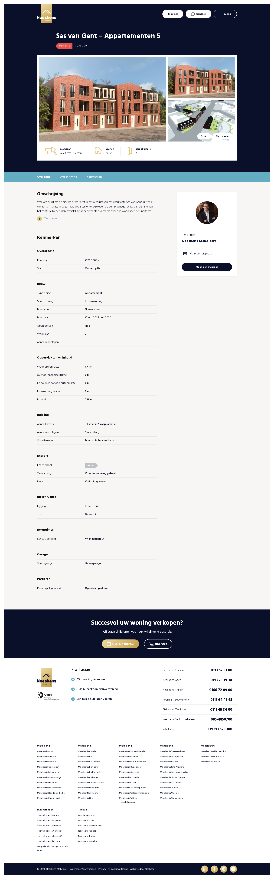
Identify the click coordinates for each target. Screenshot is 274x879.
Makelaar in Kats (85, 756)
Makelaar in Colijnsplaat (48, 767)
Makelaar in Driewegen (48, 772)
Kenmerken (94, 176)
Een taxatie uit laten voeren (94, 699)
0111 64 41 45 (221, 700)
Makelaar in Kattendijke (89, 762)
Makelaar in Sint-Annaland (172, 767)
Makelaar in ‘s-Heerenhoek (172, 751)
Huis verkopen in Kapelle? (49, 820)
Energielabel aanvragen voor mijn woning (52, 848)
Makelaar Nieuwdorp (88, 793)
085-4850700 (221, 719)
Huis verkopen (45, 810)
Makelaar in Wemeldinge (171, 798)
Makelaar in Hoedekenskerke (51, 793)
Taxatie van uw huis (87, 815)
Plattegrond (222, 136)
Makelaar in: (44, 746)
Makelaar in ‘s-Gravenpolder (132, 788)
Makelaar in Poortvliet (129, 777)
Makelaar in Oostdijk (128, 756)
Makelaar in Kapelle (87, 751)
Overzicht (43, 176)
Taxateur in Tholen (86, 836)
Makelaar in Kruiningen (88, 777)
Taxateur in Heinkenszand (90, 825)
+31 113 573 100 (219, 729)
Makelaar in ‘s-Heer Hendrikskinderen (128, 800)
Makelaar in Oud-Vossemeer (132, 762)
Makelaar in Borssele (46, 762)
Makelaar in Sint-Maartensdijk (174, 772)
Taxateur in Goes (86, 820)
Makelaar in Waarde (169, 793)
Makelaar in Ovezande (129, 772)
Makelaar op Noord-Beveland (133, 751)
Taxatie (82, 810)
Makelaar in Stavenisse (170, 782)
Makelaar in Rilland (128, 782)
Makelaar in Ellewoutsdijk (49, 777)
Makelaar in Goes (45, 751)
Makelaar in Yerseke (210, 762)
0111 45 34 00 (221, 709)
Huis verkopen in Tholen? (49, 825)
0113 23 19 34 (221, 680)
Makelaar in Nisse (86, 798)
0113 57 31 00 (221, 670)
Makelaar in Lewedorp (88, 788)
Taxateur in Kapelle (87, 831)
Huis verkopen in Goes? (48, 815)
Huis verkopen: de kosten (49, 841)
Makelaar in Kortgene (88, 767)
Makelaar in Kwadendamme (91, 782)
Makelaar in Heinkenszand (49, 788)
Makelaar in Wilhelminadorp (214, 751)
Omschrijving (68, 176)
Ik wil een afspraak (123, 644)
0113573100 (160, 644)
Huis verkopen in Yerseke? (49, 831)
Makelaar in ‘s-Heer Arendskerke (134, 793)
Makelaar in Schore (169, 762)
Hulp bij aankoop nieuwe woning (97, 689)
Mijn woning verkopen (91, 679)
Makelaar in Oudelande (130, 767)
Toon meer (51, 218)
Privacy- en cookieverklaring (113, 869)
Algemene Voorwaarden (83, 869)
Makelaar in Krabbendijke (90, 772)
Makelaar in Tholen (169, 788)
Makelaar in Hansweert (48, 782)
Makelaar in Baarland (46, 756)
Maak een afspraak (201, 253)
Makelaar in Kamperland (48, 798)
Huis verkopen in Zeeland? (49, 836)
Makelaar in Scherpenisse (171, 756)
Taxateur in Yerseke (87, 841)
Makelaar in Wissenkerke (212, 756)
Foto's (204, 136)
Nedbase (149, 869)
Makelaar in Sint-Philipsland (173, 777)
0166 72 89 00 (220, 690)
